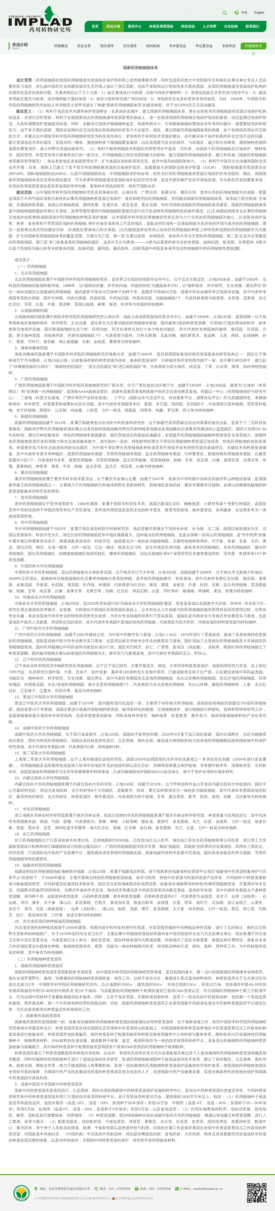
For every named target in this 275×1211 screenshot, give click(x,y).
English (259, 12)
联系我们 (252, 26)
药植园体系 (253, 46)
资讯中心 (135, 26)
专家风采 (229, 46)
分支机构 (231, 26)
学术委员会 (177, 46)
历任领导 (130, 46)
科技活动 (188, 26)
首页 (95, 26)
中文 (244, 12)
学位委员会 (204, 46)
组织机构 (153, 46)
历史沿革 (84, 46)
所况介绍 (113, 26)
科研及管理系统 (161, 26)
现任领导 (107, 46)
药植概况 (61, 46)
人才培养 (209, 26)
